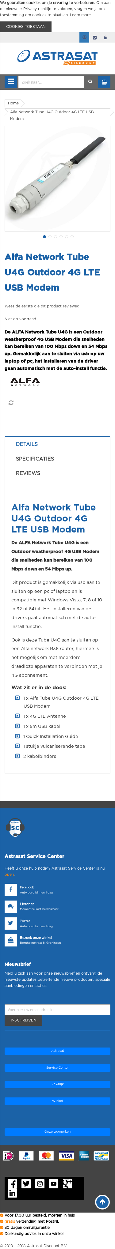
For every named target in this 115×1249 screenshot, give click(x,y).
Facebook (27, 887)
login (105, 37)
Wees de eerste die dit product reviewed (42, 306)
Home (13, 103)
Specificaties (35, 459)
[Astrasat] (57, 46)
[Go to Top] (102, 1202)
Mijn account (84, 37)
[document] (57, 16)
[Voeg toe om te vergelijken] (11, 403)
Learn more (80, 15)
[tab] (57, 444)
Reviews (28, 473)
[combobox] (51, 82)
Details (27, 444)
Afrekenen (95, 37)
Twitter (25, 921)
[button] (44, 236)
